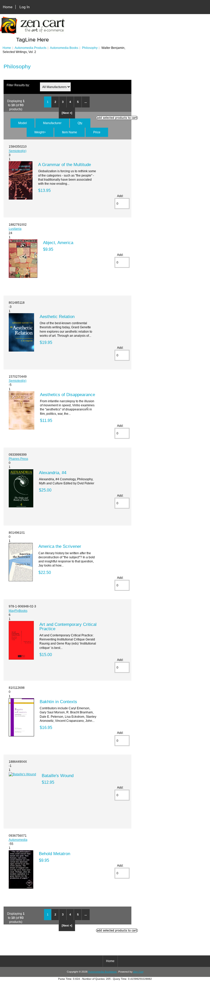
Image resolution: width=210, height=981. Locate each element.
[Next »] (67, 112)
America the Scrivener (59, 546)
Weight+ (40, 132)
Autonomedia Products (30, 47)
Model (22, 123)
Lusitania (15, 228)
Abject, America (58, 242)
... (86, 101)
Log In (24, 7)
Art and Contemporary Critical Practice (68, 626)
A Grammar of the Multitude (64, 164)
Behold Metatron (54, 853)
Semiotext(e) (17, 150)
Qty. (80, 123)
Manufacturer (52, 123)
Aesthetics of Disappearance (67, 394)
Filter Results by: (18, 85)
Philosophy (90, 47)
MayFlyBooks (18, 610)
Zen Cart (138, 971)
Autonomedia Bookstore (102, 971)
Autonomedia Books (64, 47)
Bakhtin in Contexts (58, 701)
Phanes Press (18, 458)
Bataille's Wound (58, 775)
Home (8, 7)
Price (96, 132)
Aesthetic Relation (57, 316)
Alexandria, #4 (52, 472)
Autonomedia (18, 839)
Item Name (69, 132)
